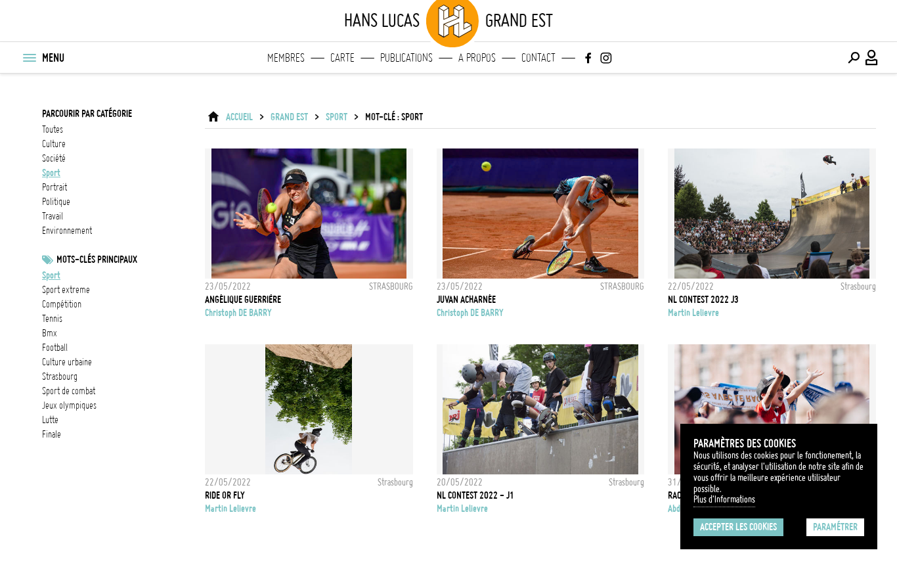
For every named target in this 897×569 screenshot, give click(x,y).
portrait (54, 187)
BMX (49, 333)
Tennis (52, 319)
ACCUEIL (239, 117)
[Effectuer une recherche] (853, 58)
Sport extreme (66, 290)
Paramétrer (835, 527)
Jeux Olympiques (69, 405)
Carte (342, 57)
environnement (67, 231)
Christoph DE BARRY (238, 313)
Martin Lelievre (693, 313)
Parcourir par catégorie (87, 114)
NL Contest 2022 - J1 (475, 495)
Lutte (50, 420)
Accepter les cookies (738, 527)
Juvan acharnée (466, 299)
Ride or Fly (225, 495)
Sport (51, 275)
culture (54, 144)
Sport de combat (68, 391)
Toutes (52, 129)
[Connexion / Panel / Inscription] (872, 58)
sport (51, 173)
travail (52, 216)
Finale (51, 434)
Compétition (61, 304)
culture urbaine (67, 362)
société (54, 158)
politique (56, 202)
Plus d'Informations (724, 499)
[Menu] (29, 58)
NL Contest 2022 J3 (703, 299)
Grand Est (289, 117)
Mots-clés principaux (96, 259)
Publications (406, 57)
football (55, 347)
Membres (286, 57)
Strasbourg (59, 376)
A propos (477, 57)
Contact (538, 57)
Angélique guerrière (243, 299)
